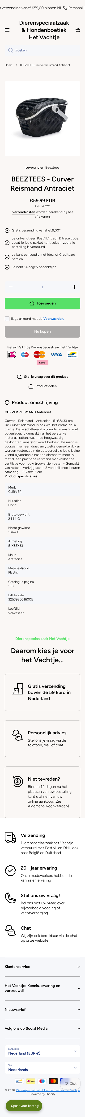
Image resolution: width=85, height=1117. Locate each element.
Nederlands (18, 1069)
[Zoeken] (9, 50)
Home (9, 65)
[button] (43, 386)
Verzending (33, 835)
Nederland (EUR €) (24, 1053)
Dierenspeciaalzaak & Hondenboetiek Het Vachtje (48, 1090)
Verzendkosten (23, 212)
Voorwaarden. (53, 319)
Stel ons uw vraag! (40, 895)
